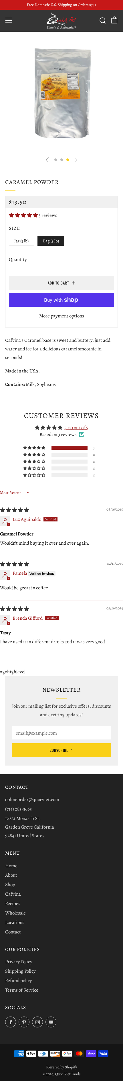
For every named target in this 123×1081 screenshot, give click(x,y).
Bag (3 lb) (51, 241)
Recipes (12, 903)
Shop (10, 884)
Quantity (18, 259)
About (11, 875)
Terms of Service (21, 990)
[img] (14, 510)
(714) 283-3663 (18, 809)
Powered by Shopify (61, 1067)
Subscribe (59, 750)
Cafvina (13, 894)
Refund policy (18, 980)
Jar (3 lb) (21, 241)
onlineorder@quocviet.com (32, 799)
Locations (14, 922)
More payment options (61, 316)
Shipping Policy (20, 971)
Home (11, 865)
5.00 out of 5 (76, 427)
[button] (55, 159)
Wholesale (15, 913)
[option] (61, 95)
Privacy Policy (18, 961)
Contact (13, 932)
